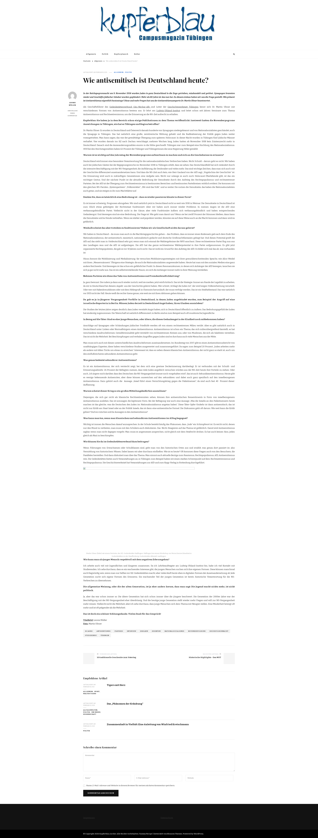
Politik (105, 54)
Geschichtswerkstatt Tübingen (183, 107)
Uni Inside (95, 712)
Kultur (137, 54)
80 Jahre (89, 631)
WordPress (198, 834)
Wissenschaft (89, 714)
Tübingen (105, 635)
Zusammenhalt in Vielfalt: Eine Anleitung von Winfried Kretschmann (148, 724)
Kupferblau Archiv (107, 834)
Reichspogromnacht (219, 631)
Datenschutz (166, 817)
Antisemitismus (104, 631)
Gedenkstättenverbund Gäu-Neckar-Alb (130, 107)
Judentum (156, 631)
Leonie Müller (72, 104)
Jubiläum (144, 631)
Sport (97, 691)
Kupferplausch (121, 54)
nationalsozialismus (174, 631)
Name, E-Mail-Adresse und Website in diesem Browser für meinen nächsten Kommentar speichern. (130, 785)
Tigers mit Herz (116, 685)
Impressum (89, 817)
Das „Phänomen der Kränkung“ (125, 703)
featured (119, 631)
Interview (131, 631)
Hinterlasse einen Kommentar (73, 113)
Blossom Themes (174, 834)
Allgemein (91, 54)
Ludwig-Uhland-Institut (168, 110)
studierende (91, 635)
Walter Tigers (89, 693)
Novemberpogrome (197, 631)
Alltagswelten (90, 710)
